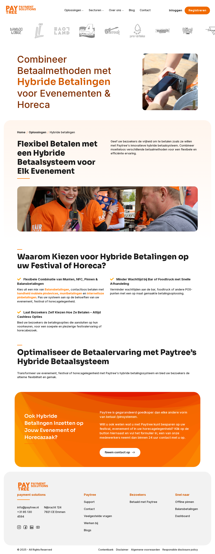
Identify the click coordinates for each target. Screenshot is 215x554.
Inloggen (175, 10)
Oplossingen (73, 10)
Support (89, 501)
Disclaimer (122, 549)
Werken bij (91, 523)
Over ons (115, 10)
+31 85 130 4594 (24, 514)
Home (21, 132)
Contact (145, 10)
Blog (132, 10)
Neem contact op (118, 452)
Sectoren (95, 10)
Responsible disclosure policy (180, 549)
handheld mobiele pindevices (37, 293)
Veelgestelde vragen (98, 516)
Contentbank (105, 549)
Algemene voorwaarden (145, 549)
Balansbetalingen (57, 289)
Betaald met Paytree (143, 501)
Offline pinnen (184, 501)
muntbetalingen (71, 293)
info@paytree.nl (28, 507)
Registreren (197, 10)
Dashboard (182, 516)
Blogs (87, 530)
